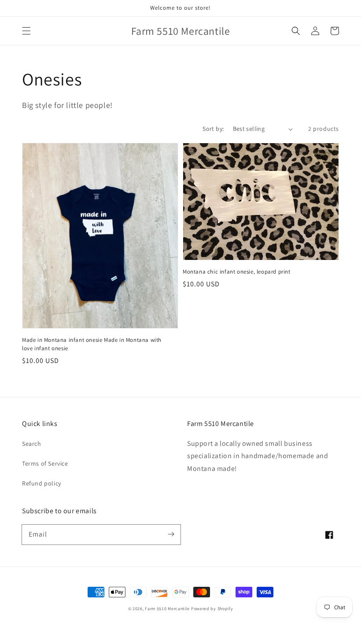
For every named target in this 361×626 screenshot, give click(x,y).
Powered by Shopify (212, 608)
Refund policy (41, 483)
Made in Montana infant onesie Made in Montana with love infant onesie (92, 344)
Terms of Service (45, 463)
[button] (26, 31)
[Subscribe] (170, 534)
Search (31, 444)
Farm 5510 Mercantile (167, 608)
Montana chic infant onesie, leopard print (237, 271)
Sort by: (213, 129)
